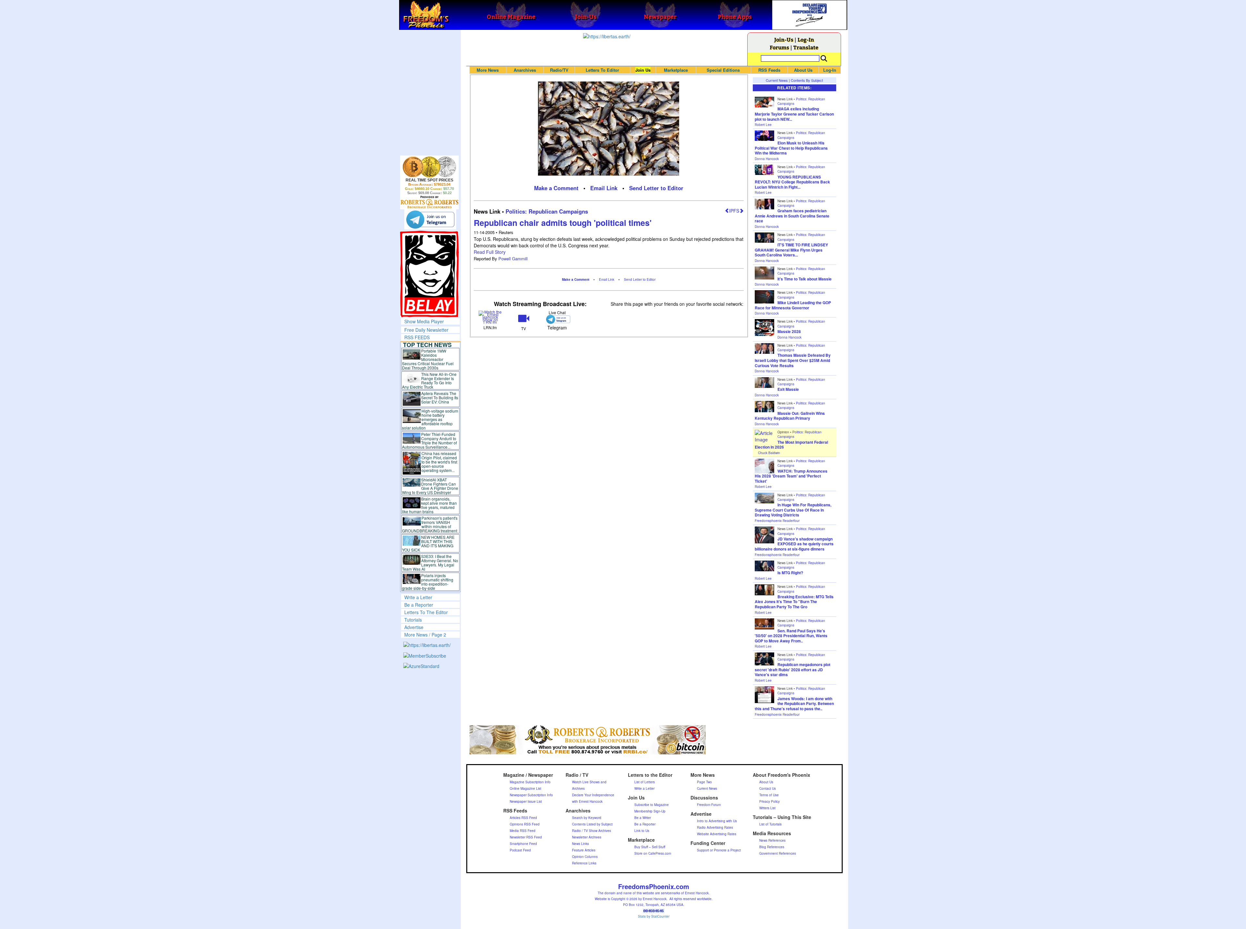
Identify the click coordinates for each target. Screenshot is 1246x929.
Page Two (704, 782)
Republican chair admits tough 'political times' (563, 223)
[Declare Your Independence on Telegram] (430, 219)
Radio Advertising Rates (715, 827)
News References (772, 840)
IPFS (734, 210)
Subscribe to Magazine (651, 804)
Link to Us (641, 830)
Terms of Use (769, 795)
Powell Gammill (513, 258)
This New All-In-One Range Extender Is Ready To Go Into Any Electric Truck (429, 380)
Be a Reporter (418, 604)
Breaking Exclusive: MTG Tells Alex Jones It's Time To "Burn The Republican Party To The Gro (794, 602)
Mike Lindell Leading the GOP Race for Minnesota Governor (793, 305)
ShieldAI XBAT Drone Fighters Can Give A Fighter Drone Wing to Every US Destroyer (430, 486)
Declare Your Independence (593, 795)
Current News (777, 80)
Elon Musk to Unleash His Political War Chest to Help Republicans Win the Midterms (791, 148)
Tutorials (413, 619)
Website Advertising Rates (716, 834)
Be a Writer (642, 817)
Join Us (643, 70)
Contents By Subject (807, 80)
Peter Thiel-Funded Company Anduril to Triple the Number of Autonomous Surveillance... (429, 440)
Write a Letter (418, 597)
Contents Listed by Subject (592, 824)
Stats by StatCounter (653, 916)
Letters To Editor (602, 70)
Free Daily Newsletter (426, 330)
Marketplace (676, 70)
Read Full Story (490, 252)
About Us (803, 70)
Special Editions (723, 70)
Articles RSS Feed (523, 817)
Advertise (413, 627)
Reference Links (584, 863)
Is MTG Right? (790, 573)
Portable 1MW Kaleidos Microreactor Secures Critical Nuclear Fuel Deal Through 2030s (428, 359)
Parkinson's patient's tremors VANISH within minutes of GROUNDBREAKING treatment (430, 524)
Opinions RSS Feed (525, 824)
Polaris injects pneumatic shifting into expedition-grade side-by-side (428, 582)
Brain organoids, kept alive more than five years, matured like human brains (429, 505)
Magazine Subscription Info (530, 782)
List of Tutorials (770, 824)
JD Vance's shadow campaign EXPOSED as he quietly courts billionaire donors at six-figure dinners (794, 544)
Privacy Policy (769, 801)
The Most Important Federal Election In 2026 (791, 444)
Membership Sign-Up (650, 811)
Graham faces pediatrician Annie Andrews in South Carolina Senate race (792, 216)
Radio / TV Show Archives (591, 830)
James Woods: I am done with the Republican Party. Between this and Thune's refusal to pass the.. (794, 704)
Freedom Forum (709, 804)
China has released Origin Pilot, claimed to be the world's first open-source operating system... (439, 462)
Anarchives (525, 70)
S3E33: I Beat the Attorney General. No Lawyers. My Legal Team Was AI (430, 562)
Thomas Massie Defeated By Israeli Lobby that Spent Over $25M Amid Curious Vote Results (793, 360)
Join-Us (783, 39)
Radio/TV (559, 70)
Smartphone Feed (523, 843)
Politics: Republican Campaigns (547, 211)
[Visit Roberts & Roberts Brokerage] (429, 166)
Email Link (603, 188)
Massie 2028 (789, 331)
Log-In (806, 39)
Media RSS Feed (522, 830)
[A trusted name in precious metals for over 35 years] (429, 202)
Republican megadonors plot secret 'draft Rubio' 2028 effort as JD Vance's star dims (792, 669)
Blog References (771, 847)
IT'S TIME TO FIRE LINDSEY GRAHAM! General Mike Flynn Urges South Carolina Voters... (791, 250)
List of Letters (644, 782)
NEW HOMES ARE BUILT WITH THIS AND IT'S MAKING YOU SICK (428, 543)
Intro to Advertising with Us (717, 821)
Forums (779, 47)
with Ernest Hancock (587, 801)
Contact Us (767, 788)
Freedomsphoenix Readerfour (777, 520)
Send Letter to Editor (656, 188)
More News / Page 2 (425, 634)
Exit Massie (788, 389)
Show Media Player (424, 321)
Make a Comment (556, 188)
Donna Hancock (767, 158)
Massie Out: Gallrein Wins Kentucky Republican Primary (790, 415)
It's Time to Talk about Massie (804, 279)
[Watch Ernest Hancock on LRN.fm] (490, 316)
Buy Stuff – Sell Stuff (649, 847)
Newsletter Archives (586, 837)
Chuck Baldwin (769, 453)
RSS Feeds (769, 70)
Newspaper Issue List (526, 801)
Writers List (767, 808)
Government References (777, 853)
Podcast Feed (520, 850)
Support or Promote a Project (719, 850)
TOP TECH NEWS (427, 345)
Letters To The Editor (426, 612)
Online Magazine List (525, 788)
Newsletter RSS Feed (526, 837)
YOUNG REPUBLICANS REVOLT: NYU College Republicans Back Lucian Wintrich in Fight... (792, 182)
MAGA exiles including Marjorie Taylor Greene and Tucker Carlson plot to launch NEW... (794, 114)
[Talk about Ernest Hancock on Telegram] (557, 319)
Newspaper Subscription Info (531, 795)
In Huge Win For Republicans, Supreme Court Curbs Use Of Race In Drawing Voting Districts (793, 510)
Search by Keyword (586, 817)
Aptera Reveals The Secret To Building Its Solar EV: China (439, 397)
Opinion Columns (585, 856)
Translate (805, 47)
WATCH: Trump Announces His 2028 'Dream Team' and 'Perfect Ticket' (791, 476)
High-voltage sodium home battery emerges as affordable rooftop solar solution (430, 419)
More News (488, 70)
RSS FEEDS (417, 337)
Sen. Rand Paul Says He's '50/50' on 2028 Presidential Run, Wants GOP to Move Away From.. (791, 636)
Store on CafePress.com (652, 853)
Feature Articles (583, 850)
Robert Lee (763, 124)
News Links (580, 843)
